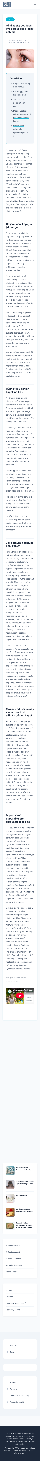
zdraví (10, 19)
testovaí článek (21, 1195)
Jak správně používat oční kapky (19, 102)
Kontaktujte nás (12, 981)
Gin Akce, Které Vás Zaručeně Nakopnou (19, 1150)
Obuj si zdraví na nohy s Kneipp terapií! (20, 1065)
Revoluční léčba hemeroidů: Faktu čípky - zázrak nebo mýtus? (24, 1225)
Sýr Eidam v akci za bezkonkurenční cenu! (20, 1107)
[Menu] (34, 4)
